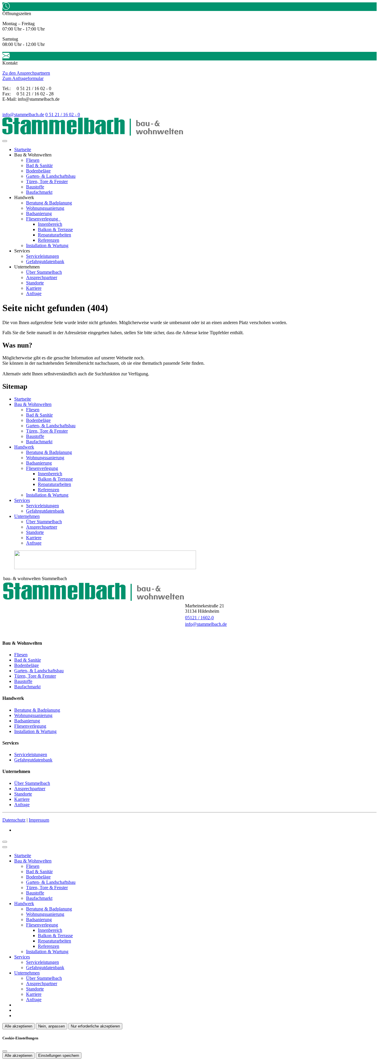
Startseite (22, 149)
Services (22, 500)
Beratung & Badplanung (49, 202)
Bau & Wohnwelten (33, 404)
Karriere (33, 288)
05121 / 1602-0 (199, 617)
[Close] (4, 847)
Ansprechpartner (41, 277)
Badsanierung (39, 213)
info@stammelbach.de (23, 114)
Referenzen (48, 240)
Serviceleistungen (42, 256)
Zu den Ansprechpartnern (26, 73)
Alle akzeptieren (18, 1026)
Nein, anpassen (51, 1026)
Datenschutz (13, 819)
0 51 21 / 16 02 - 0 (62, 114)
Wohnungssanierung (45, 208)
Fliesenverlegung (42, 218)
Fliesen (32, 160)
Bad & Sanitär (39, 165)
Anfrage (33, 293)
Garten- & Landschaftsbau (51, 176)
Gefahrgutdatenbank (45, 261)
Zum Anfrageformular (23, 78)
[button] (4, 141)
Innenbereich (50, 224)
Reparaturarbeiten (54, 234)
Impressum (39, 819)
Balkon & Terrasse (55, 229)
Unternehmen (27, 516)
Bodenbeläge (38, 170)
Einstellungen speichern (58, 1055)
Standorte (35, 282)
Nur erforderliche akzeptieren (95, 1026)
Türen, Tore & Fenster (47, 181)
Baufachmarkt (39, 192)
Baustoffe (35, 186)
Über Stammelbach (44, 272)
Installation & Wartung (47, 245)
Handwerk (24, 446)
